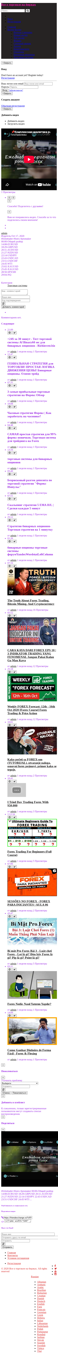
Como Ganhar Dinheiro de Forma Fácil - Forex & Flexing (29, 1051)
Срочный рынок (22, 43)
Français (41, 1309)
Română (41, 1334)
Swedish (41, 1345)
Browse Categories (23, 32)
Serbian (41, 1337)
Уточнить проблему (11, 1080)
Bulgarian (42, 1293)
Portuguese (42, 1331)
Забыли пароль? (16, 90)
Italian (40, 1320)
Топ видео (19, 38)
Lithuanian (42, 1323)
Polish (40, 1329)
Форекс (17, 40)
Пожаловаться (19, 1093)
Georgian (41, 1312)
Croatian (41, 1295)
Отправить (7, 1247)
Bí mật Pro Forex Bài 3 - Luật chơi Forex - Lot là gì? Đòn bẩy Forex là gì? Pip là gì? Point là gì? (30, 954)
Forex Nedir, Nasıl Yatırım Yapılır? (29, 1004)
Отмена (6, 1093)
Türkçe (40, 1348)
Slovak (40, 1340)
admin (4, 233)
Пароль (5, 87)
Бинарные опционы (24, 54)
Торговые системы (23, 57)
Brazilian (41, 1290)
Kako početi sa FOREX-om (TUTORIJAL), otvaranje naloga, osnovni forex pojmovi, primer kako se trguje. (31, 764)
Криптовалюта (21, 49)
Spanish (41, 1342)
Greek (40, 1315)
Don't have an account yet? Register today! (22, 75)
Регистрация (14, 21)
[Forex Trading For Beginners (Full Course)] (32, 845)
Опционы (19, 51)
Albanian (41, 1282)
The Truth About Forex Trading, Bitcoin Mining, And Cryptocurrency (30, 602)
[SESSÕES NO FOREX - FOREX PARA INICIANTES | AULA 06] (32, 895)
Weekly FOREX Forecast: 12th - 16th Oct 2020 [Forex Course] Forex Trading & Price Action (31, 710)
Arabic (40, 1287)
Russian (35, 1276)
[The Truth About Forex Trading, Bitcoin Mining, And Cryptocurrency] (32, 594)
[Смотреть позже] (9, 332)
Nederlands (42, 1326)
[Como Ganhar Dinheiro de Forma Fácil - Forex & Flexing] (32, 1044)
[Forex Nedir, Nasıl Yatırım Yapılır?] (32, 998)
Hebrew (41, 1318)
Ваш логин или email (12, 83)
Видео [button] (10, 29)
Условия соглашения (18, 1258)
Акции (17, 46)
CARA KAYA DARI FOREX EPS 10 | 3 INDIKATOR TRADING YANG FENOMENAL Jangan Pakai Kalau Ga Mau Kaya (31, 655)
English (41, 1304)
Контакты (12, 1255)
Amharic (41, 1284)
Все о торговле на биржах (18, 4)
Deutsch (41, 1301)
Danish (40, 1298)
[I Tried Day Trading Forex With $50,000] (16, 796)
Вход (10, 19)
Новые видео (21, 35)
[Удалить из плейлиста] (14, 332)
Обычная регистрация (13, 105)
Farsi (39, 1306)
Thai (39, 1351)
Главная (11, 27)
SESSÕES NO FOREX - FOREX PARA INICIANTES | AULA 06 (28, 903)
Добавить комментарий (13, 307)
